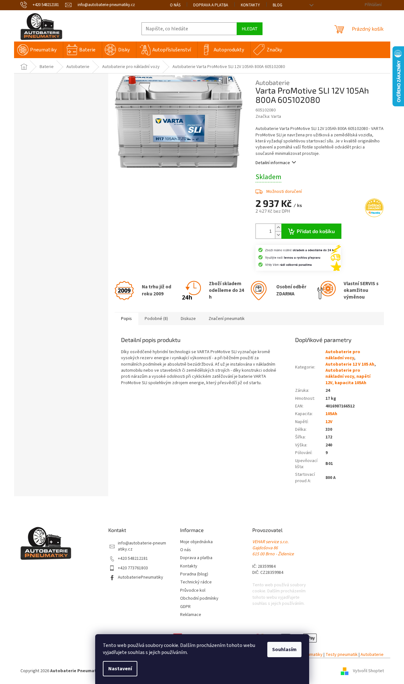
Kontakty (250, 5)
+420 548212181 (133, 559)
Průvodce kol (192, 591)
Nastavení (120, 668)
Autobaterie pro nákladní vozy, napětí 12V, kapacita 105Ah (347, 376)
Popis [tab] (126, 318)
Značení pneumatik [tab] (227, 318)
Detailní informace (272, 163)
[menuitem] (38, 50)
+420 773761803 (133, 568)
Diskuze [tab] (188, 318)
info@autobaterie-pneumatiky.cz (142, 546)
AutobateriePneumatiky (140, 577)
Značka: (268, 116)
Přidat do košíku (316, 231)
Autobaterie (372, 655)
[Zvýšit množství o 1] (278, 227)
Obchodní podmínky (199, 599)
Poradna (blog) (194, 574)
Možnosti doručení (284, 191)
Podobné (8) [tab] (156, 318)
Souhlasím (284, 649)
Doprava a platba (210, 5)
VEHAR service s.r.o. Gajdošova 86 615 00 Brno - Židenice (273, 548)
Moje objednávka (196, 542)
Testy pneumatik (341, 655)
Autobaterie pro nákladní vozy (342, 355)
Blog (277, 5)
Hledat (249, 28)
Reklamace (190, 615)
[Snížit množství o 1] (278, 235)
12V (328, 422)
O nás (175, 5)
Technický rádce (196, 582)
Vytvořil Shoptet (368, 671)
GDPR (185, 607)
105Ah (331, 414)
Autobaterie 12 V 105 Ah (349, 364)
